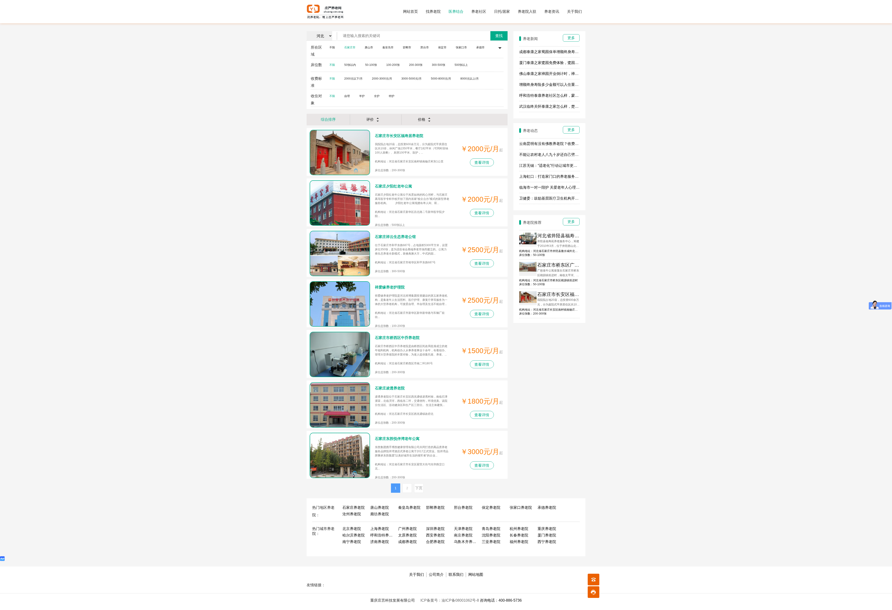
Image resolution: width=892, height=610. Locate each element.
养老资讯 (551, 11)
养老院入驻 (527, 11)
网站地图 (475, 574)
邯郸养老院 (435, 507)
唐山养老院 (379, 507)
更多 (571, 38)
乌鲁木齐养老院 (465, 542)
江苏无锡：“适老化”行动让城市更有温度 (552, 166)
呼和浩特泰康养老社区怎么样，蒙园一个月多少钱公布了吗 (567, 95)
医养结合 (456, 11)
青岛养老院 (491, 529)
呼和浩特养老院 (382, 535)
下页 (419, 488)
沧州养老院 (351, 514)
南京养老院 (463, 535)
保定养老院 (491, 507)
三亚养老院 (491, 542)
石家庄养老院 (353, 507)
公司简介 (436, 574)
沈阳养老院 (491, 535)
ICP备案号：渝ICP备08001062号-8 (450, 600)
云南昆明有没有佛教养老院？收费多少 (550, 144)
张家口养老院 (521, 507)
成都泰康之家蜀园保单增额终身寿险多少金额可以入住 (563, 52)
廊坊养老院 (379, 514)
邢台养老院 (463, 507)
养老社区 (478, 11)
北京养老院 (351, 529)
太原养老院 (407, 535)
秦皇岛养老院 (409, 507)
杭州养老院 (519, 529)
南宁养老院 (351, 542)
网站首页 (410, 11)
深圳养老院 (435, 529)
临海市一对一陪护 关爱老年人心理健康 (551, 187)
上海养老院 (379, 529)
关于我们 (574, 11)
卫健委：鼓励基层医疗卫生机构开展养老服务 (556, 198)
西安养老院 (435, 535)
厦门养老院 (547, 535)
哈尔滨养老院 (353, 535)
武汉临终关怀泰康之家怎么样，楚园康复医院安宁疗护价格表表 (571, 106)
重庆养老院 (547, 529)
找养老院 (433, 11)
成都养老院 (407, 542)
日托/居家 (502, 11)
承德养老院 (547, 507)
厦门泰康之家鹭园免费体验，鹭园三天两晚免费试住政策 (565, 63)
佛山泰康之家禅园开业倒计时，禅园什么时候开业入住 (563, 74)
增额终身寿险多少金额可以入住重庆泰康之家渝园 (560, 85)
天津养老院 (463, 529)
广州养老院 (407, 529)
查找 (499, 36)
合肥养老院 (435, 542)
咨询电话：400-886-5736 (501, 600)
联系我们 (456, 574)
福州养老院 (519, 542)
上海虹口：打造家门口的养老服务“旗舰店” (553, 176)
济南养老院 (379, 542)
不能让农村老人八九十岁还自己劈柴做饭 (552, 155)
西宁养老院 (547, 542)
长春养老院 (519, 535)
